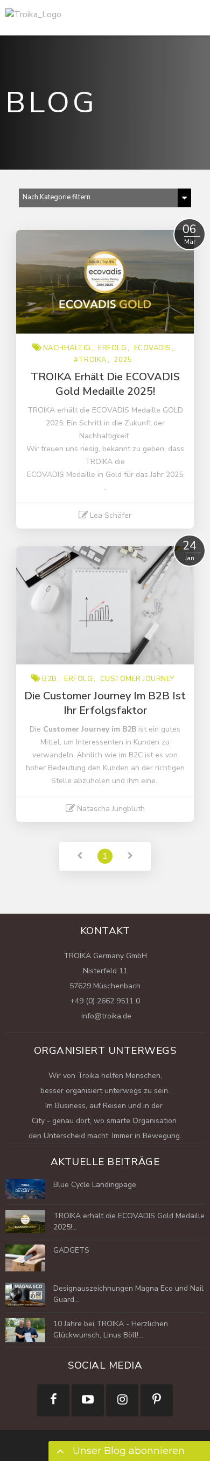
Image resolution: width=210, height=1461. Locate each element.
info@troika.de (105, 1016)
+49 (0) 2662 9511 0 (105, 1001)
